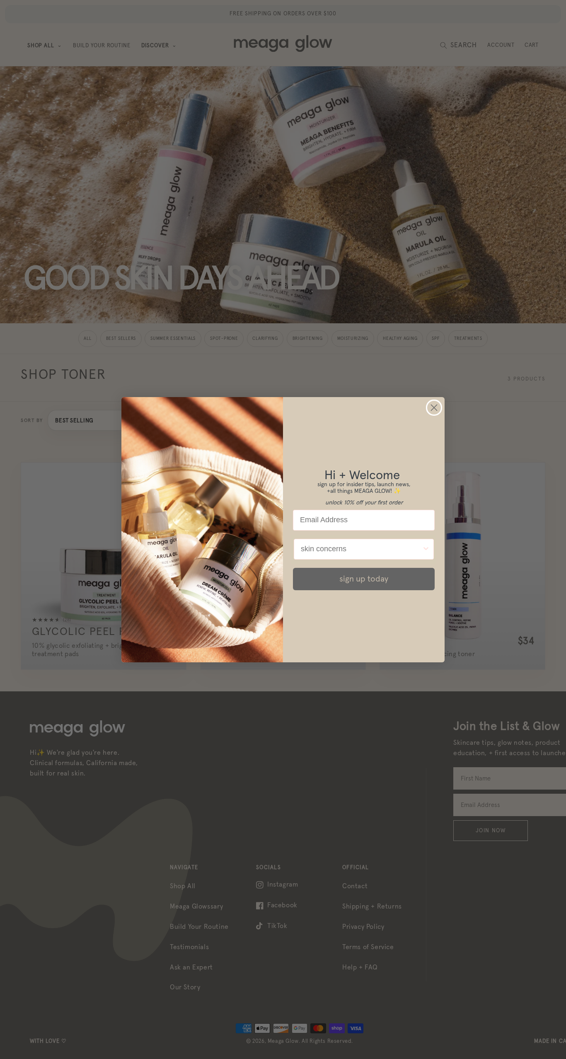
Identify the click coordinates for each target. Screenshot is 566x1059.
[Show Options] (426, 549)
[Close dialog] (434, 407)
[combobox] (361, 549)
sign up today (363, 579)
